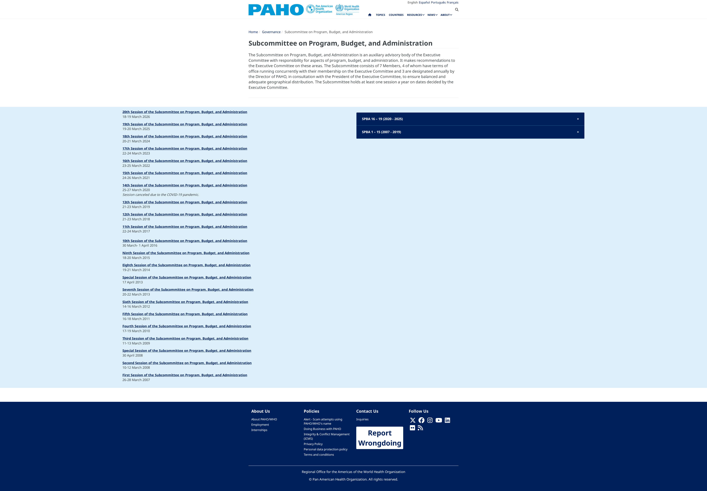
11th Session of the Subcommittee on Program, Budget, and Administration (184, 226)
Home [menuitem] (369, 15)
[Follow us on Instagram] (429, 421)
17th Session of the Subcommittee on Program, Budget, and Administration (184, 148)
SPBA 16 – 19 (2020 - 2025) (382, 119)
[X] (413, 421)
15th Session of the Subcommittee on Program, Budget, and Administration (184, 173)
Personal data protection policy (325, 449)
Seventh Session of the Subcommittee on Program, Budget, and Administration (188, 289)
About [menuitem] (445, 15)
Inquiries (362, 419)
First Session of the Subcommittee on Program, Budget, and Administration (184, 375)
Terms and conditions (319, 455)
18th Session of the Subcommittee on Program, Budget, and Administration (184, 136)
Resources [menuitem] (414, 15)
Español (424, 2)
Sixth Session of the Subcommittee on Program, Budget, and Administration (185, 302)
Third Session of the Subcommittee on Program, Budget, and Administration (185, 338)
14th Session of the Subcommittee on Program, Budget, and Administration (184, 185)
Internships (259, 430)
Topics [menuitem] (380, 15)
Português (438, 2)
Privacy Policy (313, 444)
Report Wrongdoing (379, 438)
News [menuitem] (431, 15)
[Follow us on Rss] (420, 429)
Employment (260, 425)
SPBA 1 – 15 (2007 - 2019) (381, 132)
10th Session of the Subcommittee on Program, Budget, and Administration (184, 241)
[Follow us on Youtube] (438, 421)
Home (253, 32)
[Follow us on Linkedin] (447, 421)
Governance (271, 32)
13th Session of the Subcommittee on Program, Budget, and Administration (184, 202)
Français (452, 2)
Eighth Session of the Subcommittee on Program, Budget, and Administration (186, 265)
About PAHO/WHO (264, 419)
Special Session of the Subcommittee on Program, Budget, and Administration (186, 277)
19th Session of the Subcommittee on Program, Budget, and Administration (184, 124)
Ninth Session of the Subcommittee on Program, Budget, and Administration (185, 253)
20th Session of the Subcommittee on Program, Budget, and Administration (184, 112)
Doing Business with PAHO (322, 429)
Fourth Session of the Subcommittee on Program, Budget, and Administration (186, 326)
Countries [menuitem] (396, 15)
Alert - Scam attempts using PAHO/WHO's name (323, 421)
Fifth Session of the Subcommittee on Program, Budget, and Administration (185, 314)
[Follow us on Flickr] (412, 429)
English (413, 2)
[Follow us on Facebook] (421, 421)
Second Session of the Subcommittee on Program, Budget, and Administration (187, 363)
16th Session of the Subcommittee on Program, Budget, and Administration (184, 161)
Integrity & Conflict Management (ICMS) (327, 436)
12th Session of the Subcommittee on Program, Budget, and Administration (184, 214)
